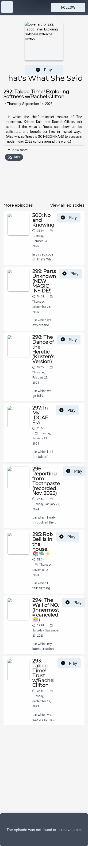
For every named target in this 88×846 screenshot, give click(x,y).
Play (48, 69)
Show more (19, 150)
